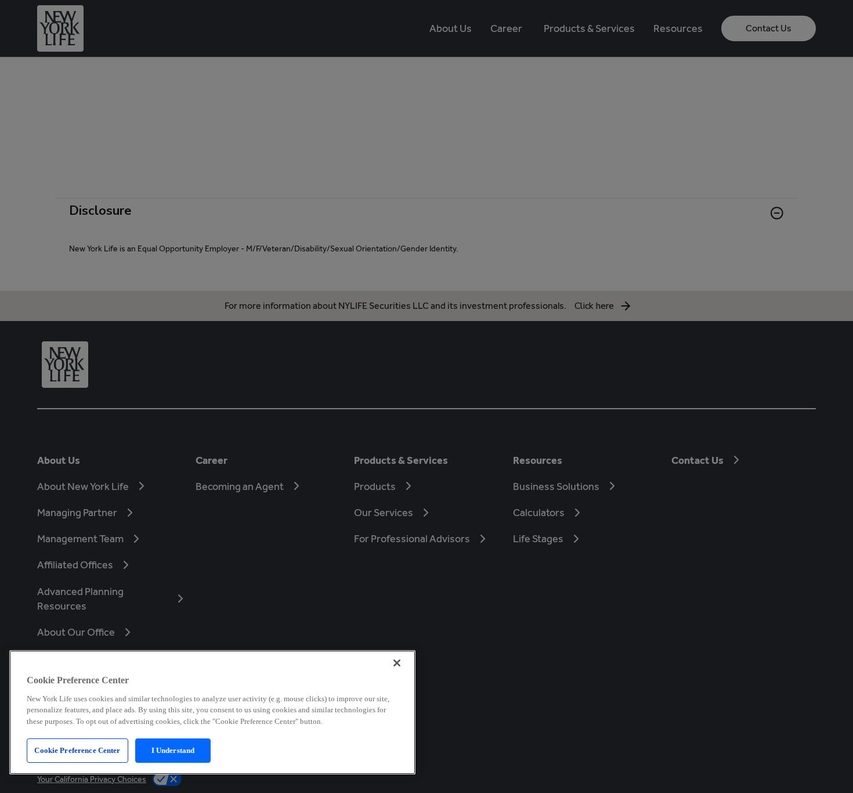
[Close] (397, 663)
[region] (212, 712)
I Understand (173, 750)
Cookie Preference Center (77, 750)
